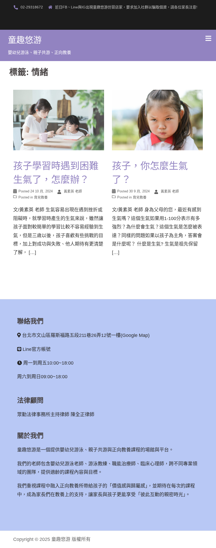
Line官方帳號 (37, 349)
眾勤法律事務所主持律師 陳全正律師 (55, 414)
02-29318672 (32, 7)
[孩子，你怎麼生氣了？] (157, 119)
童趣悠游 (25, 40)
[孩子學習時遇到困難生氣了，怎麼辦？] (58, 119)
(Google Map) (135, 335)
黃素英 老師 (73, 191)
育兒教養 (41, 197)
